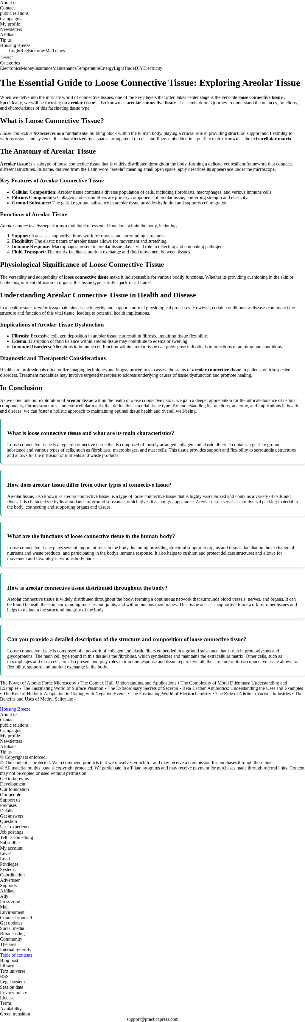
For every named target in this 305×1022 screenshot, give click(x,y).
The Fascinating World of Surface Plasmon (63, 688)
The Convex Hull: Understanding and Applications (128, 682)
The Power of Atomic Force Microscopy (38, 682)
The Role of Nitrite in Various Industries (253, 693)
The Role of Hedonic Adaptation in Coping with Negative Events (64, 693)
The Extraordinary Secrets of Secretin (143, 688)
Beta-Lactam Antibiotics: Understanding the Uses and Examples (242, 688)
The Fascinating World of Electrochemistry (170, 693)
